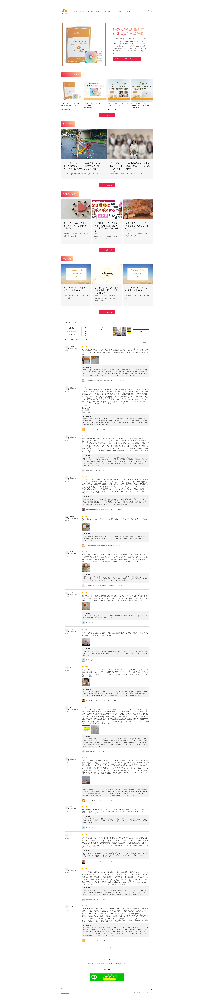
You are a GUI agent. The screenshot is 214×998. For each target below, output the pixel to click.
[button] (145, 11)
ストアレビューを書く (141, 331)
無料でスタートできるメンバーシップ (126, 58)
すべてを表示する (107, 115)
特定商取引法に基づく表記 (113, 963)
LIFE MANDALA (139, 992)
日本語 (64, 991)
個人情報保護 (100, 963)
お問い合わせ (126, 963)
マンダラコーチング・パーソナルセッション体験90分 (94, 104)
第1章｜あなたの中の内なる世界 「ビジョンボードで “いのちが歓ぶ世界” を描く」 (117, 105)
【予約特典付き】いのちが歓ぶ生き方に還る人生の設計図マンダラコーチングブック (71, 105)
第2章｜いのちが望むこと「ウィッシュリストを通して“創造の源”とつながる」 (141, 104)
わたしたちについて (89, 963)
